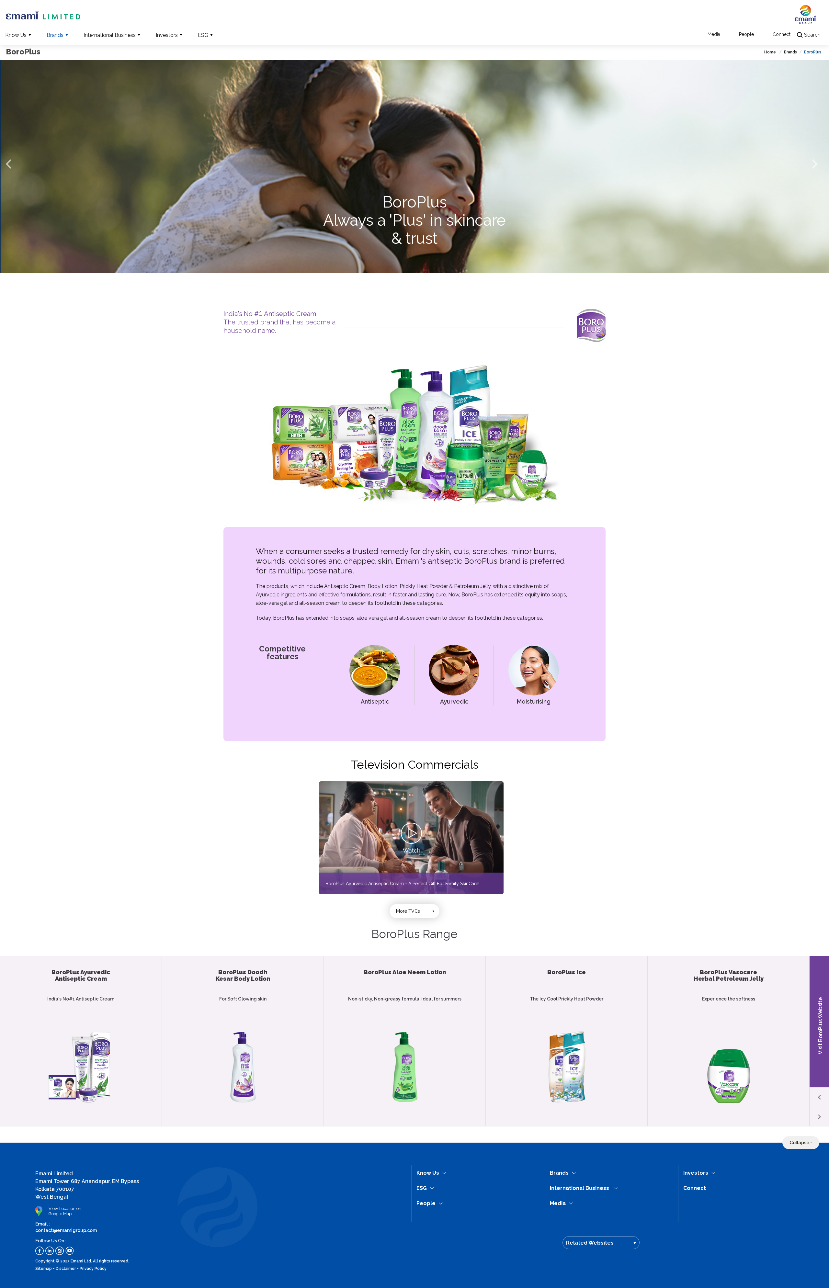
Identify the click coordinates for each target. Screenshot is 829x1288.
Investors (167, 35)
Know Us (16, 35)
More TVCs (408, 911)
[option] (414, 166)
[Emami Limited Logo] (43, 15)
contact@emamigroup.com (66, 1230)
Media (714, 34)
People (746, 34)
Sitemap (43, 1268)
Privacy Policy (93, 1268)
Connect (781, 34)
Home (770, 52)
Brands (55, 35)
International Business (110, 35)
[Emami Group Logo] (805, 17)
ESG (203, 35)
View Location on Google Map (65, 1211)
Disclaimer (66, 1268)
